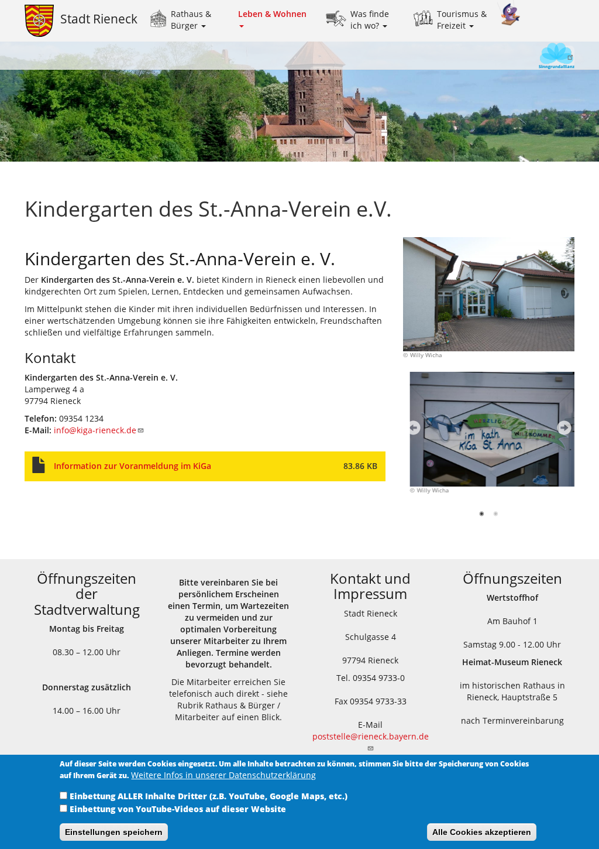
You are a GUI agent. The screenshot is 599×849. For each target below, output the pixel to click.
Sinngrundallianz (532, 57)
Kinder (509, 13)
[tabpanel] (489, 439)
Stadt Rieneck (98, 19)
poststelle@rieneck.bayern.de (370, 736)
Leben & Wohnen (272, 13)
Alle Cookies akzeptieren (481, 832)
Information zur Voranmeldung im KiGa (132, 465)
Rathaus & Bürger (191, 19)
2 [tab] (497, 516)
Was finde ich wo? (369, 19)
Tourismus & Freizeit (462, 19)
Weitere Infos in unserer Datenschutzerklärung (223, 774)
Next (561, 431)
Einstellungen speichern (114, 832)
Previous (410, 431)
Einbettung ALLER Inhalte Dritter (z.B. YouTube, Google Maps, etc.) (208, 796)
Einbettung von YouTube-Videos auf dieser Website (178, 808)
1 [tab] (483, 516)
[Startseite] (42, 21)
